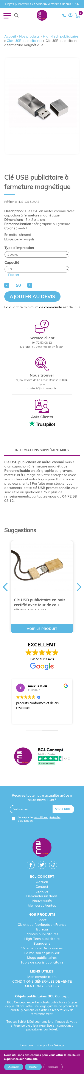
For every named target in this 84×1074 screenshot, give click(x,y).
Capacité (12, 262)
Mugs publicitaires (42, 957)
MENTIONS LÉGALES (42, 986)
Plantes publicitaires (42, 934)
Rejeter (33, 1067)
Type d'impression (19, 247)
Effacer (13, 274)
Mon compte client (42, 976)
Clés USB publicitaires (24, 40)
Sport (42, 920)
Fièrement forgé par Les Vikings (42, 1045)
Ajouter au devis (32, 296)
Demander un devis (42, 896)
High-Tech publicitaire (60, 36)
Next (79, 587)
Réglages (53, 1067)
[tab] (42, 450)
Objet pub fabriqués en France (42, 924)
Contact (42, 886)
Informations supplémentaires (42, 450)
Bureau (42, 929)
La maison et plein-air (41, 953)
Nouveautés (42, 901)
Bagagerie (41, 943)
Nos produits (29, 36)
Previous (5, 587)
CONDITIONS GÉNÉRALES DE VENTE (42, 981)
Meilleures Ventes (42, 905)
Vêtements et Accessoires (42, 948)
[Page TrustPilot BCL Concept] (42, 756)
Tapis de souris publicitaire (42, 962)
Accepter (13, 1067)
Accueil (10, 36)
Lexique (42, 891)
